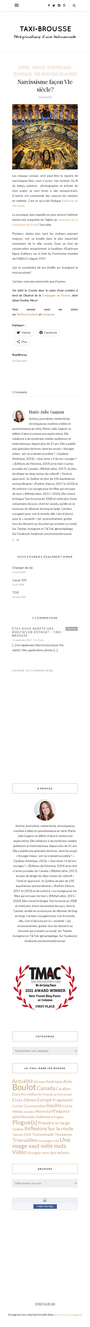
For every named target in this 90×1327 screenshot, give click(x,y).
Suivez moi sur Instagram (68, 1314)
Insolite (38, 66)
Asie (67, 1081)
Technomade (43, 1134)
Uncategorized (48, 1141)
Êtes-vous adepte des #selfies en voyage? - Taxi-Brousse (37, 632)
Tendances (63, 1134)
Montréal (43, 1111)
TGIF (15, 592)
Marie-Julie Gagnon (46, 412)
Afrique (39, 1082)
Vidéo (19, 1152)
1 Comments (19, 392)
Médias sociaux (23, 1111)
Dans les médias (25, 1094)
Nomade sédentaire (37, 1116)
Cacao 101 (19, 580)
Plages (59, 1117)
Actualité (22, 1081)
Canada (46, 1087)
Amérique (54, 1081)
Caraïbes (63, 1088)
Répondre (72, 628)
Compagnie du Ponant (56, 295)
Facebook (32, 314)
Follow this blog (45, 1206)
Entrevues (64, 1094)
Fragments (63, 1099)
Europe (24, 66)
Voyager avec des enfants (48, 1152)
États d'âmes (24, 1099)
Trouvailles (22, 73)
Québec (18, 1129)
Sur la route (60, 1128)
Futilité (17, 1106)
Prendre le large (54, 1122)
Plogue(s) (24, 1122)
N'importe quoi (59, 66)
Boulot (24, 1087)
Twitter (21, 314)
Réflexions (35, 1128)
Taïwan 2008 (21, 1134)
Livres (68, 1106)
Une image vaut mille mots (55, 73)
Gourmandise (34, 1106)
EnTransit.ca (47, 1094)
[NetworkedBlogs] (45, 1200)
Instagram (48, 314)
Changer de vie (22, 567)
